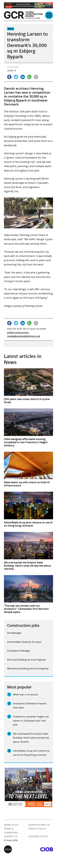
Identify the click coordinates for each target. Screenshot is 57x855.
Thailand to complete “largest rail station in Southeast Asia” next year (31, 720)
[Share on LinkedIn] (22, 77)
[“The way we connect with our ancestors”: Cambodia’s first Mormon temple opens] (28, 589)
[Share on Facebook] (9, 77)
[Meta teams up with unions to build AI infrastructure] (28, 465)
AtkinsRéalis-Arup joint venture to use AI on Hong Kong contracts (31, 752)
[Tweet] (16, 77)
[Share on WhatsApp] (29, 77)
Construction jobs (23, 625)
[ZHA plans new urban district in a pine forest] (28, 382)
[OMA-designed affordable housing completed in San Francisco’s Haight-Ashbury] (28, 422)
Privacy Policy (37, 828)
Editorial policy (38, 836)
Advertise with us (39, 824)
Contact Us (11, 836)
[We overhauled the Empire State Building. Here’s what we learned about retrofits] (28, 545)
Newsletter (11, 824)
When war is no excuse (25, 694)
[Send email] (36, 77)
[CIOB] (40, 849)
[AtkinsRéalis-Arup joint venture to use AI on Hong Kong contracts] (28, 505)
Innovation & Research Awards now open (29, 705)
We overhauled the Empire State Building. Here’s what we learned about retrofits (31, 737)
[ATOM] (16, 849)
